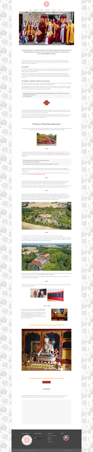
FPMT (42, 129)
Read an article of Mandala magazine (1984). (37, 174)
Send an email (50, 441)
